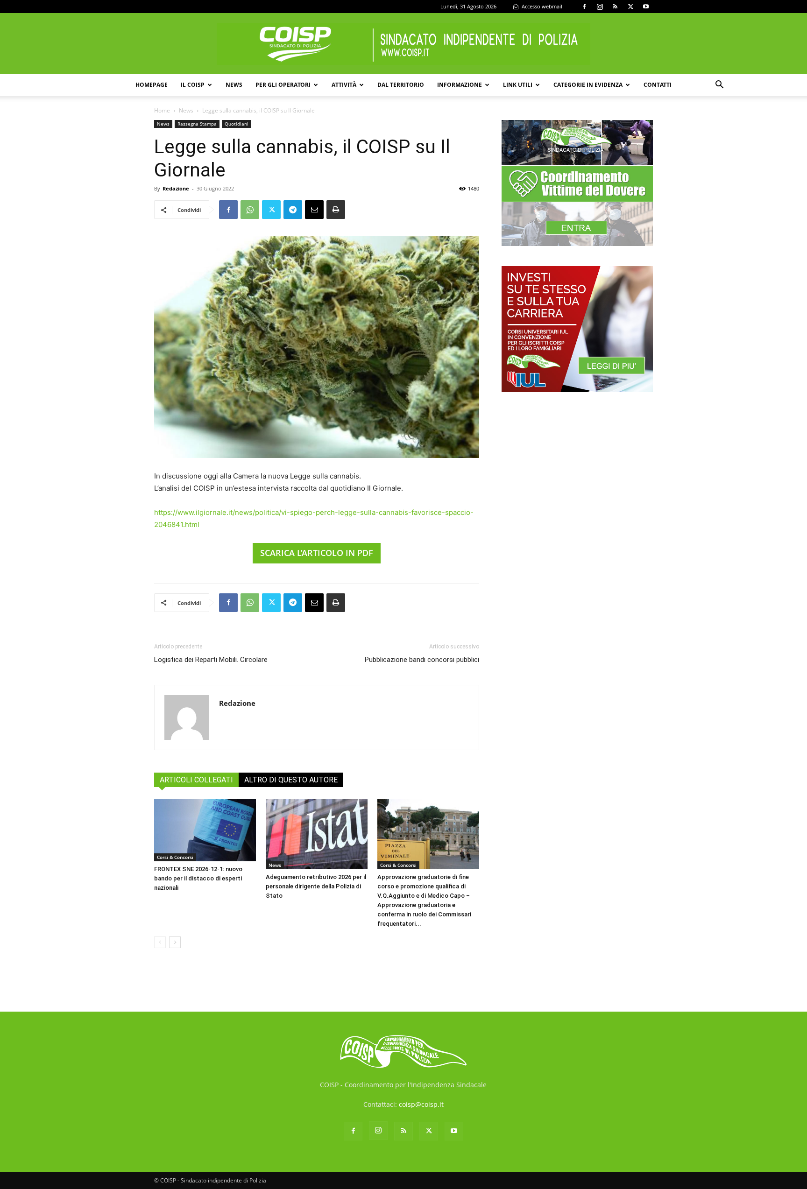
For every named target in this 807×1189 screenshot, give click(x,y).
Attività (344, 85)
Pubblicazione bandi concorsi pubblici (422, 659)
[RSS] (615, 6)
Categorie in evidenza (588, 85)
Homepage (151, 85)
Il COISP (193, 85)
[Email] (314, 209)
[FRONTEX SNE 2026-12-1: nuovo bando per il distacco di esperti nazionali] (205, 830)
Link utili (517, 85)
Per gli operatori (283, 85)
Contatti (658, 85)
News (234, 85)
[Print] (335, 209)
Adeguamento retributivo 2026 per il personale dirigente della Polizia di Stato (316, 886)
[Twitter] (630, 6)
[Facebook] (584, 6)
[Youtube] (646, 6)
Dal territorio (400, 85)
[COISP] (403, 44)
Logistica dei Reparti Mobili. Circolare (211, 659)
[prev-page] (160, 942)
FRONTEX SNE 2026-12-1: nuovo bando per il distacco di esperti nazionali (198, 878)
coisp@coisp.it (421, 1104)
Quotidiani (236, 123)
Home (162, 110)
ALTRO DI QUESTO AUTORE (291, 779)
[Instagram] (600, 6)
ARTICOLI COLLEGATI (196, 779)
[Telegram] (292, 209)
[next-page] (175, 942)
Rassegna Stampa (197, 123)
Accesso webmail (541, 6)
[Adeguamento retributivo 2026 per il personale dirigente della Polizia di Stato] (317, 834)
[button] (719, 85)
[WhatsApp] (250, 209)
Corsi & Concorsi (175, 857)
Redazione (176, 188)
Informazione (459, 85)
